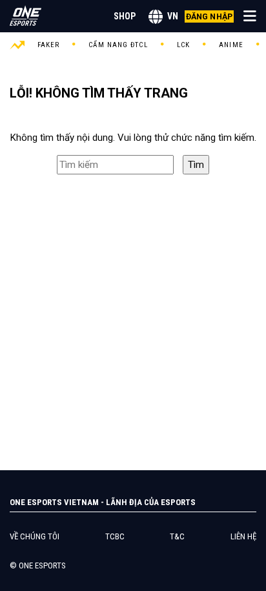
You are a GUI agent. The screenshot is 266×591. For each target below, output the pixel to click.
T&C (177, 536)
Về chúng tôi (34, 536)
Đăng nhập (209, 16)
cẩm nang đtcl (117, 44)
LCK (183, 44)
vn (172, 16)
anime (231, 44)
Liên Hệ (243, 536)
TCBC (115, 536)
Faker (48, 44)
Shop (125, 16)
